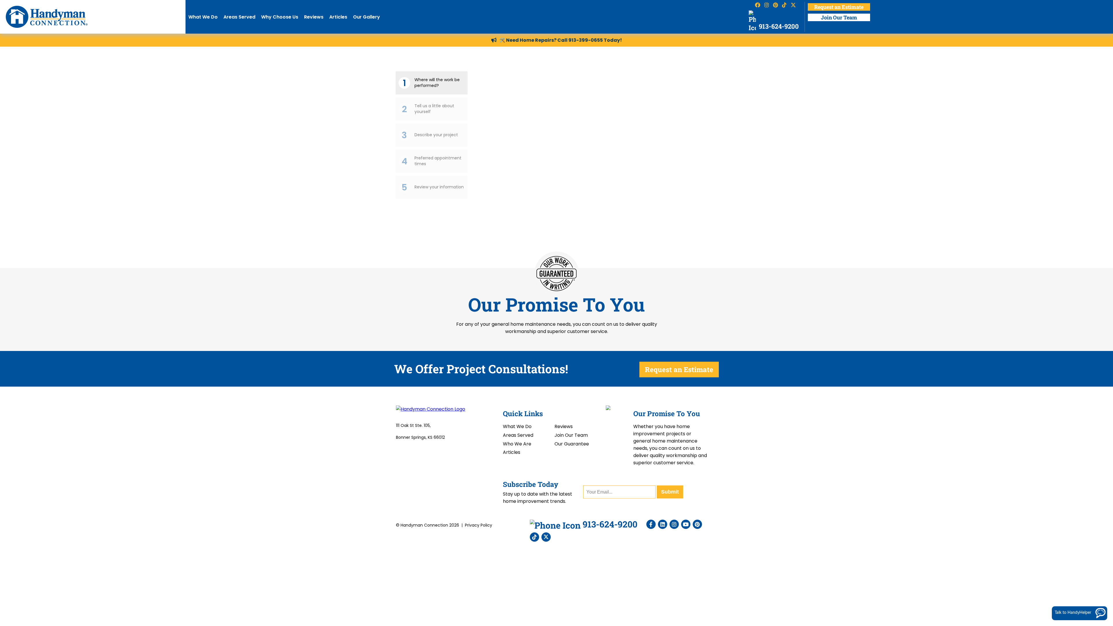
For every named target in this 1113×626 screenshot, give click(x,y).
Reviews (313, 17)
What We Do (203, 17)
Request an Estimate (838, 6)
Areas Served (239, 17)
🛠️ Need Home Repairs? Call (533, 40)
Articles (338, 17)
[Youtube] (685, 524)
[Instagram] (674, 524)
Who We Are (517, 444)
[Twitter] (546, 537)
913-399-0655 (585, 40)
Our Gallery (366, 17)
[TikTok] (534, 537)
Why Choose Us (279, 17)
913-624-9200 (778, 26)
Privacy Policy (478, 525)
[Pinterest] (697, 524)
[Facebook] (651, 524)
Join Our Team (839, 17)
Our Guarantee (571, 444)
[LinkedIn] (662, 524)
